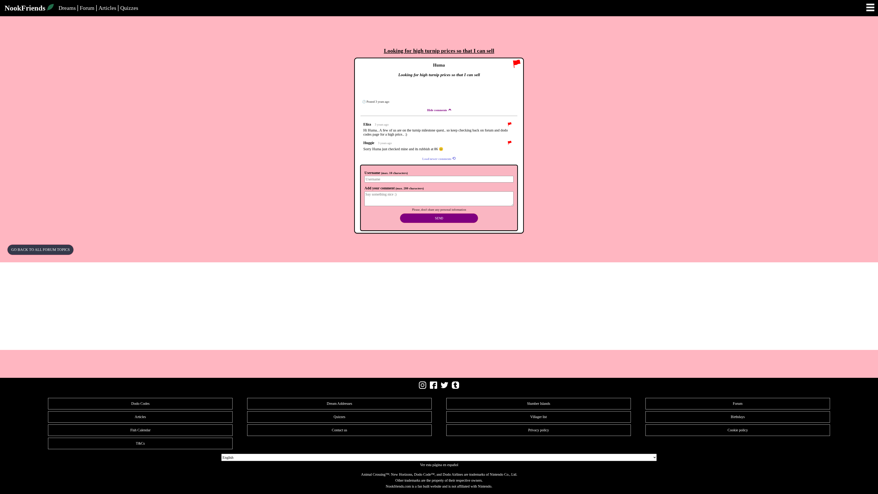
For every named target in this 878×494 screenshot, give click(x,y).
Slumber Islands (538, 403)
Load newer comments (439, 158)
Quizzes (129, 8)
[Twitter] (444, 387)
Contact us (339, 430)
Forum (87, 8)
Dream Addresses (339, 403)
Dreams (67, 8)
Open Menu (870, 7)
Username (386, 173)
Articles (107, 8)
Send (439, 218)
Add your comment (394, 188)
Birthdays (738, 417)
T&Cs (140, 443)
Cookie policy (738, 430)
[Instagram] (422, 387)
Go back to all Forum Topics (40, 250)
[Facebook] (433, 387)
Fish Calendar (140, 430)
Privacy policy (538, 430)
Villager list (538, 417)
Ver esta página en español (439, 465)
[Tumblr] (455, 387)
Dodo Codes (140, 403)
